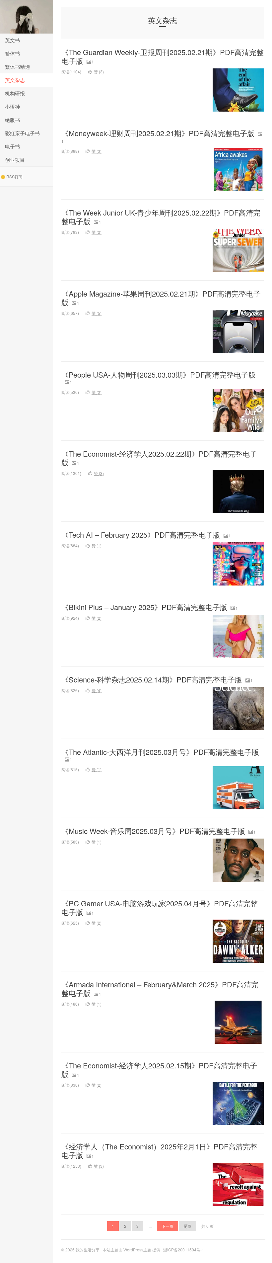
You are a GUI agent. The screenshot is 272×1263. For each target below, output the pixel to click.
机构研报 (15, 93)
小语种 (12, 106)
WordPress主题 (137, 1249)
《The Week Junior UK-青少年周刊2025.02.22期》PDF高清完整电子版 (160, 216)
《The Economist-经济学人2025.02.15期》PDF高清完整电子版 (159, 1069)
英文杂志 (15, 79)
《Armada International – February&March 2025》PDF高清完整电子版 (159, 988)
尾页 (187, 1226)
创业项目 (15, 159)
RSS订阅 (14, 176)
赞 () (99, 71)
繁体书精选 (17, 66)
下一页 (167, 1226)
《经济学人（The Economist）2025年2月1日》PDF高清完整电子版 (159, 1150)
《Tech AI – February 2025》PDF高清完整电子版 (140, 534)
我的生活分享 (26, 17)
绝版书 (12, 119)
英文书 (12, 40)
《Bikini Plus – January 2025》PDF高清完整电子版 (144, 607)
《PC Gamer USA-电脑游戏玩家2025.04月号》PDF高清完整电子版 (159, 907)
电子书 (12, 146)
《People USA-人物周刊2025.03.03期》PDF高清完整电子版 (158, 374)
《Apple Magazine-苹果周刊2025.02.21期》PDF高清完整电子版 (161, 297)
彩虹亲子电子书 (22, 133)
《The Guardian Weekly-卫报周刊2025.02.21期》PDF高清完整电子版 (162, 56)
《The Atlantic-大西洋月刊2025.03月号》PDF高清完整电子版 (160, 752)
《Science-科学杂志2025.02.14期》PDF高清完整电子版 (151, 679)
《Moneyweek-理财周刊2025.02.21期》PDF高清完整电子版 (157, 133)
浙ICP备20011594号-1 (183, 1249)
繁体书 (12, 53)
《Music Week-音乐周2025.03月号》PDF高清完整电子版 (153, 831)
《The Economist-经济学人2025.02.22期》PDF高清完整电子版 (159, 457)
